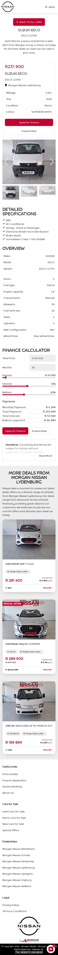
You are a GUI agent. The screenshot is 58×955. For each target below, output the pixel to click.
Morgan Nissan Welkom (16, 886)
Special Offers (10, 830)
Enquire (47, 588)
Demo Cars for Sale (14, 817)
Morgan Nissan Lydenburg (18, 867)
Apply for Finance (15, 431)
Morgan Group (45, 946)
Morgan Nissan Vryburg (16, 880)
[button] (52, 162)
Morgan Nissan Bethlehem (18, 849)
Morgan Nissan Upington (17, 873)
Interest (7, 383)
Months (7, 367)
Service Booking (12, 786)
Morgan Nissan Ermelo (16, 855)
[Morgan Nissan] (7, 6)
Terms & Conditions (14, 911)
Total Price (8, 358)
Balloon (7, 392)
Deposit (7, 375)
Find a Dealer (10, 774)
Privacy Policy (10, 905)
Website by (30, 951)
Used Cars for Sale (13, 811)
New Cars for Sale (13, 824)
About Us (8, 792)
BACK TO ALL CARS (30, 22)
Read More (45, 455)
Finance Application (14, 780)
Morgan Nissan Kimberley (18, 861)
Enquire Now (39, 431)
